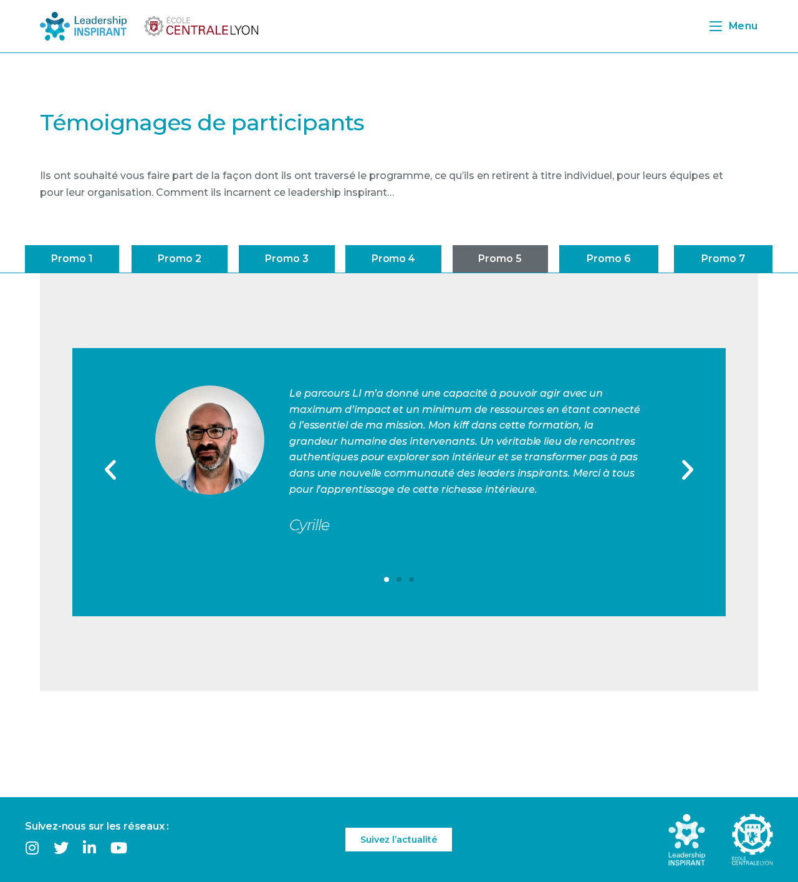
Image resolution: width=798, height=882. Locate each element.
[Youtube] (118, 847)
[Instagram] (32, 847)
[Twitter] (60, 847)
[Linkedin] (89, 847)
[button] (72, 259)
